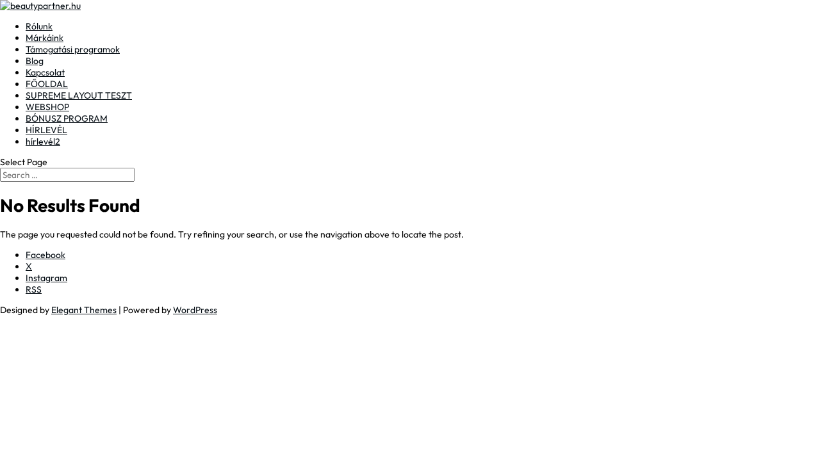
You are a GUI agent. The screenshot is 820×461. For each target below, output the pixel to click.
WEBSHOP (47, 107)
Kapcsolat (45, 72)
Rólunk (39, 26)
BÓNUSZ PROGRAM (67, 118)
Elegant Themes (84, 310)
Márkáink (44, 38)
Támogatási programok (73, 49)
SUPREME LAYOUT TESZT (79, 95)
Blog (35, 61)
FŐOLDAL (47, 84)
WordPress (195, 310)
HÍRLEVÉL (46, 130)
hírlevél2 (43, 141)
